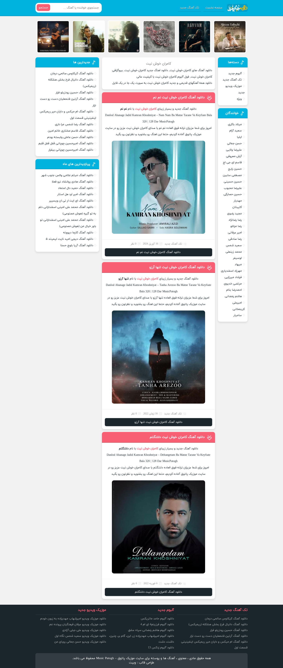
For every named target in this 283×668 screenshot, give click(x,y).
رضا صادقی (235, 239)
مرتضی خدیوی (233, 284)
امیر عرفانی (235, 233)
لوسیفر (237, 258)
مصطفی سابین (232, 175)
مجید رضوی (234, 214)
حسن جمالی (234, 143)
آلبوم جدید (235, 74)
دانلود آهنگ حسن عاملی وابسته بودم (70, 137)
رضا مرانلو (236, 226)
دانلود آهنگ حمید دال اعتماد (75, 188)
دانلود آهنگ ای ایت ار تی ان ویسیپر (71, 201)
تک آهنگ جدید (189, 8)
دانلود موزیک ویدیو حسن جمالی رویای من (80, 642)
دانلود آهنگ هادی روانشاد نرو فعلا (72, 182)
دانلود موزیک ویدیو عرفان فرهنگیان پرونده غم (77, 624)
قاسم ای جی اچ (232, 162)
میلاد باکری (235, 124)
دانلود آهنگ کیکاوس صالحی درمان (72, 74)
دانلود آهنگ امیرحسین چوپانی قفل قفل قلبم (66, 143)
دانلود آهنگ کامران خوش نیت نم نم (179, 97)
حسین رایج (235, 169)
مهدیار (238, 201)
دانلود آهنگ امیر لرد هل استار (75, 194)
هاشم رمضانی (233, 296)
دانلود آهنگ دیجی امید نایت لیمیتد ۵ (69, 239)
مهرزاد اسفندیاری (231, 271)
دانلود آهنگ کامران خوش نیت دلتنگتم (177, 437)
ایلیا (239, 137)
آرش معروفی (234, 156)
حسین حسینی (233, 182)
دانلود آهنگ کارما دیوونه (78, 233)
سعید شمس (234, 245)
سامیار (237, 315)
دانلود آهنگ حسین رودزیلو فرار (74, 93)
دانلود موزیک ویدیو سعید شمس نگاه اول (80, 636)
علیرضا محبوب (233, 188)
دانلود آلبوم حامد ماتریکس (157, 619)
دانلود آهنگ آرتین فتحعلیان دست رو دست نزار (219, 636)
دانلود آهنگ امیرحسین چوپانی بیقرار (70, 150)
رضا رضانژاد (235, 220)
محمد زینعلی (234, 252)
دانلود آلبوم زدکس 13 (161, 648)
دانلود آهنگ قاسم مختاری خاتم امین (70, 131)
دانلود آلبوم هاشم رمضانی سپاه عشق (151, 630)
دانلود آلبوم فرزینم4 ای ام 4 (157, 624)
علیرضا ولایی (234, 150)
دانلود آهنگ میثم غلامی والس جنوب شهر (67, 175)
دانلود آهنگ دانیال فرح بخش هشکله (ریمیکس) (218, 624)
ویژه (239, 99)
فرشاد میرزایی (233, 277)
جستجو (43, 8)
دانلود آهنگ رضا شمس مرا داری (74, 124)
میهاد (238, 264)
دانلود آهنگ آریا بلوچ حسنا (76, 245)
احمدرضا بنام (234, 290)
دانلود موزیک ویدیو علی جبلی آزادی (84, 630)
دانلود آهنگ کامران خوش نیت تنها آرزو (177, 267)
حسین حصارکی (233, 194)
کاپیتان (237, 207)
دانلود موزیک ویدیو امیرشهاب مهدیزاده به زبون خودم (73, 619)
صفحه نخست (213, 8)
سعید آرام (235, 131)
